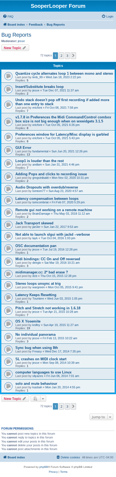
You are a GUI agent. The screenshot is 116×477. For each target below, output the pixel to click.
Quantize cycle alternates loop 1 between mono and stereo (64, 73)
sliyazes (37, 376)
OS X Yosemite (27, 321)
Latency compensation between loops (47, 199)
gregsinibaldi (40, 177)
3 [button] (67, 55)
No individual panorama (35, 334)
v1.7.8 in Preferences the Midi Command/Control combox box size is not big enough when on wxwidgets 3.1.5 (63, 119)
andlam (37, 164)
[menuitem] (8, 16)
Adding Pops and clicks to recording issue (51, 174)
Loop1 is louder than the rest (39, 161)
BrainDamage (41, 213)
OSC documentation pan (35, 246)
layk (35, 238)
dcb (34, 275)
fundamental (40, 151)
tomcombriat (40, 202)
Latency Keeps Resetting (35, 295)
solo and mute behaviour (36, 384)
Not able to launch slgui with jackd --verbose (52, 234)
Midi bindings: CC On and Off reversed (47, 259)
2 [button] (61, 55)
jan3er (36, 226)
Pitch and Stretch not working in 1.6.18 (47, 308)
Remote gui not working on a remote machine (53, 210)
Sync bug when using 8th (36, 348)
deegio (36, 262)
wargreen (38, 287)
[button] (73, 55)
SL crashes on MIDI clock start (40, 359)
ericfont (37, 107)
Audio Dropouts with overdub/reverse (46, 187)
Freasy (37, 351)
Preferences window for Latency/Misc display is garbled (62, 134)
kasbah (37, 387)
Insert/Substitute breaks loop (39, 87)
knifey (36, 325)
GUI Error (23, 148)
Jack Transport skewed (34, 223)
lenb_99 (37, 77)
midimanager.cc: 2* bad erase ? (41, 272)
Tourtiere (38, 298)
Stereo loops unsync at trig (38, 284)
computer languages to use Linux (43, 372)
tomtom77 (38, 191)
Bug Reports (16, 35)
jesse (21, 41)
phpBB (43, 466)
